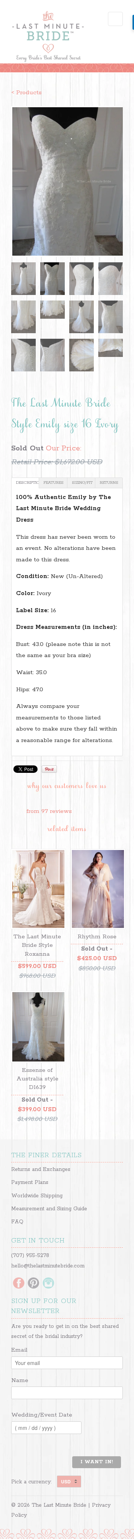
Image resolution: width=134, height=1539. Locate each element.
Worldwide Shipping (37, 1195)
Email (19, 1350)
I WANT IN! (96, 1462)
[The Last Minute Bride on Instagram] (48, 1284)
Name (19, 1380)
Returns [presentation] (109, 482)
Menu (115, 19)
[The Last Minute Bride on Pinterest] (33, 1284)
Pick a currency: (34, 1482)
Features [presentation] (54, 482)
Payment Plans (29, 1182)
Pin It (49, 769)
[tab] (25, 483)
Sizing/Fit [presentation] (82, 482)
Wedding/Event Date (41, 1415)
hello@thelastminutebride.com (47, 1266)
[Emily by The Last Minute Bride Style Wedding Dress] (67, 181)
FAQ (17, 1221)
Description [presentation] (27, 482)
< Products (26, 92)
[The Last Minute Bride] (48, 37)
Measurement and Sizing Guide (49, 1208)
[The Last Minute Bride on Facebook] (18, 1284)
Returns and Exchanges (40, 1169)
